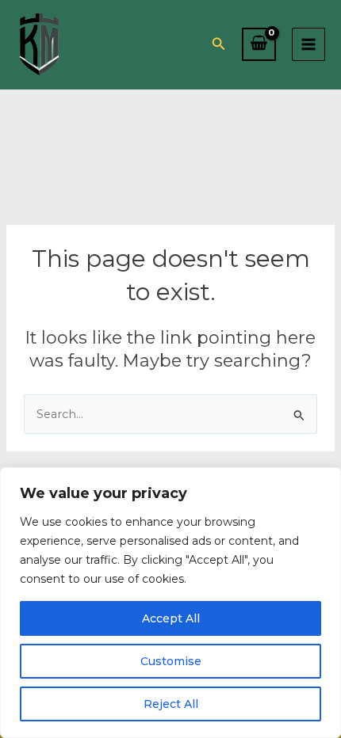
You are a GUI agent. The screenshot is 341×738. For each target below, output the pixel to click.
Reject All (171, 704)
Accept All (171, 618)
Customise (170, 661)
